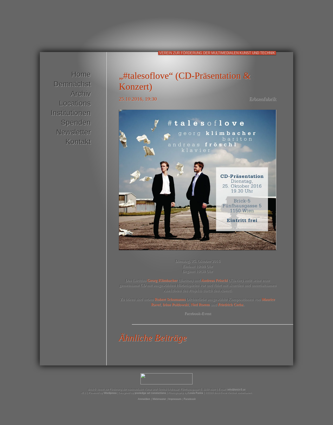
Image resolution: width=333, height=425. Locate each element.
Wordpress (110, 392)
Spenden (76, 122)
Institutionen (71, 113)
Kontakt (78, 142)
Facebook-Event (197, 313)
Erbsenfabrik (262, 99)
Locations (75, 103)
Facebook (189, 398)
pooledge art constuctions (150, 392)
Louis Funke (195, 392)
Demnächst (72, 84)
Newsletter (73, 132)
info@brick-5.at (236, 389)
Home (81, 74)
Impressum (174, 398)
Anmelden (144, 398)
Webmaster (159, 398)
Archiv (81, 93)
